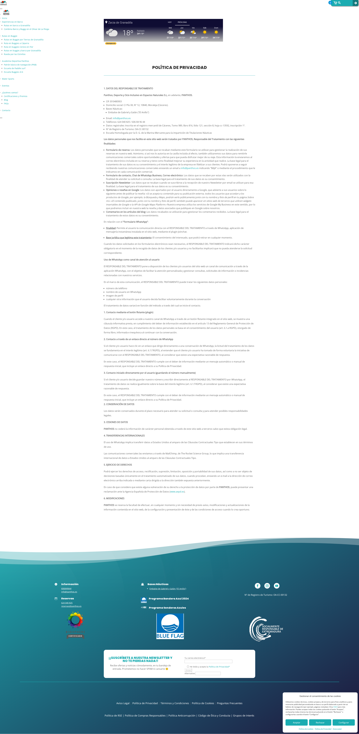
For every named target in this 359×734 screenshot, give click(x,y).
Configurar (344, 722)
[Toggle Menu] (1, 8)
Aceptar (296, 722)
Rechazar (320, 722)
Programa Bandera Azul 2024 (169, 598)
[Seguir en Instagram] (267, 586)
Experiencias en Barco (12, 21)
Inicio (4, 18)
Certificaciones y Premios (15, 96)
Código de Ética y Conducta (214, 715)
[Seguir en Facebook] (257, 586)
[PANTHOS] (75, 637)
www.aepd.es (177, 491)
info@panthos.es (190, 168)
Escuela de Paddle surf (14, 68)
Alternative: (190, 673)
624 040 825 (67, 602)
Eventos (5, 85)
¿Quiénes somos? (10, 92)
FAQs (6, 103)
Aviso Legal (337, 729)
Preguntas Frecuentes (229, 703)
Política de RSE (113, 715)
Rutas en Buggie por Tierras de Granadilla (23, 39)
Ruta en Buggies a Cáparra (16, 43)
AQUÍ (335, 707)
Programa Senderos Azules (167, 607)
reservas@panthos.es (71, 606)
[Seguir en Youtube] (276, 586)
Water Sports (8, 78)
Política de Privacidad (323, 729)
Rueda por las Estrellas (15, 54)
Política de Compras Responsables (145, 715)
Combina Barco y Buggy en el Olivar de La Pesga (26, 29)
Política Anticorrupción (181, 715)
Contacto (6, 110)
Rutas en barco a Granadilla (17, 25)
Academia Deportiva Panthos (15, 61)
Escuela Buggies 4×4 (13, 72)
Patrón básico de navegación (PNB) (20, 64)
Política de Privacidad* (219, 666)
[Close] (1, 117)
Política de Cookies (306, 729)
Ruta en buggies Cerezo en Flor (18, 47)
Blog (6, 99)
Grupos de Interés (243, 715)
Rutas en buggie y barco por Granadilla (22, 50)
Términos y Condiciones (175, 703)
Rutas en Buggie (9, 36)
